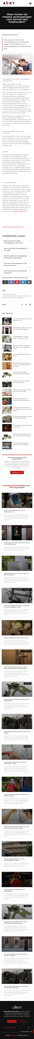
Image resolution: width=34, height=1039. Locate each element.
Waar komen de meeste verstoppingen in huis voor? (17, 242)
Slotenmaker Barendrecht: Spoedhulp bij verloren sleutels (16, 795)
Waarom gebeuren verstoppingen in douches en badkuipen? (17, 257)
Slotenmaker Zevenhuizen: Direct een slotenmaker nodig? (15, 762)
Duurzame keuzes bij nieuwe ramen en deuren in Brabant (16, 954)
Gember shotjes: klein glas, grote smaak (16, 638)
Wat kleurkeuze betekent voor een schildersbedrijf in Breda (14, 859)
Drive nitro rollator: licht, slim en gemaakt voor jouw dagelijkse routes (21, 347)
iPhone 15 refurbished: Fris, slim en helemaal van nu (14, 511)
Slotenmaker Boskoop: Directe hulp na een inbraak (17, 732)
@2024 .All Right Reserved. (17, 1035)
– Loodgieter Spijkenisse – (18, 211)
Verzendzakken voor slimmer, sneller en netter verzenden (16, 574)
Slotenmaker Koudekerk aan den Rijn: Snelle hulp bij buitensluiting (15, 922)
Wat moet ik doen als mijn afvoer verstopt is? (17, 272)
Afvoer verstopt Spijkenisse (10, 296)
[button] (30, 3)
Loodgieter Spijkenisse (24, 296)
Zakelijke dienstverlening (10, 34)
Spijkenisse (20, 297)
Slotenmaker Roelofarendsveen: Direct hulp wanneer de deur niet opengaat (22, 365)
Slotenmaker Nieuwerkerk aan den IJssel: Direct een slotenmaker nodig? (22, 409)
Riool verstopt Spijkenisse (9, 297)
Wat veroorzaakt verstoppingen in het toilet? (17, 249)
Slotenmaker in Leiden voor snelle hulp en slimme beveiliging (17, 543)
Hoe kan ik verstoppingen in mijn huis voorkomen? (17, 264)
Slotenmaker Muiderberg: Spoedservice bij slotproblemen (17, 700)
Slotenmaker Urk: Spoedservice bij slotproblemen (14, 890)
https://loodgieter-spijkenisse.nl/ (13, 227)
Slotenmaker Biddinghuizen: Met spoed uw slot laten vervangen (16, 987)
